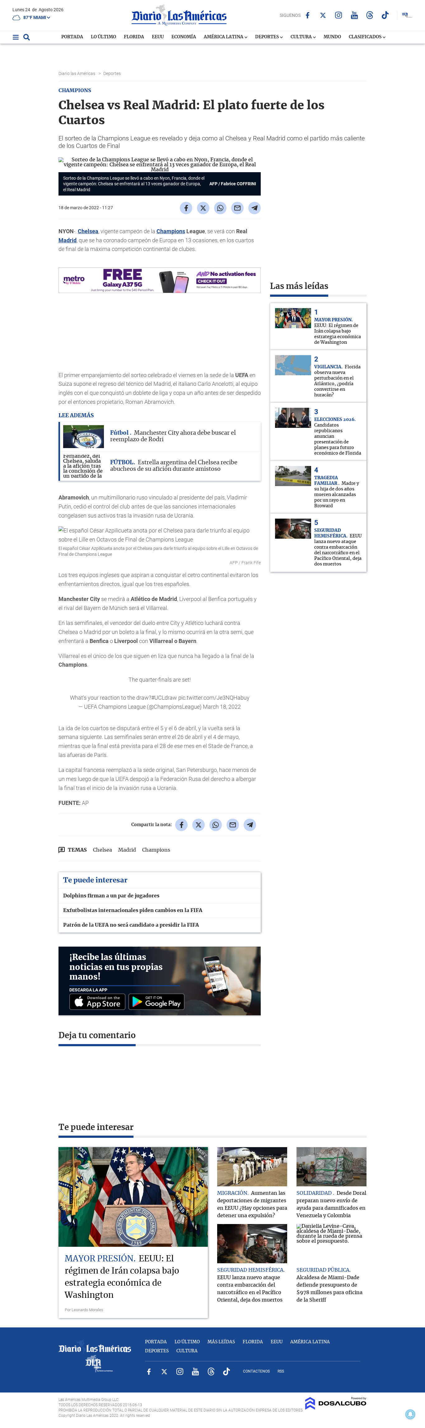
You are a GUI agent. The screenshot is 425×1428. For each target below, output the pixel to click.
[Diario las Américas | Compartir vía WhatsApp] (220, 208)
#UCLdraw (164, 697)
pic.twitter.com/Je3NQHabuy (214, 697)
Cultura (302, 37)
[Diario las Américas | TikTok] (385, 15)
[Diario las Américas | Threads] (370, 15)
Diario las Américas (77, 73)
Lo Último (103, 37)
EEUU (158, 37)
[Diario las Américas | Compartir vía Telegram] (254, 208)
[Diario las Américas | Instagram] (339, 15)
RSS (281, 1371)
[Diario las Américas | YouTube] (354, 15)
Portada (72, 37)
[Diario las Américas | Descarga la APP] (98, 1002)
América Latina (224, 37)
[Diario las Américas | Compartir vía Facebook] (186, 208)
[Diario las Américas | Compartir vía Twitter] (203, 208)
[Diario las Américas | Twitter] (323, 15)
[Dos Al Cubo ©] (336, 1408)
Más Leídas (221, 1342)
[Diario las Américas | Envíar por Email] (237, 208)
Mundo (332, 37)
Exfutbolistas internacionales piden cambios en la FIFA (132, 910)
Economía (183, 37)
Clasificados (365, 37)
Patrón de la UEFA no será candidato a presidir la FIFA (131, 925)
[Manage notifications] (410, 1414)
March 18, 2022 (222, 706)
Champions (170, 231)
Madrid (67, 240)
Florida (134, 37)
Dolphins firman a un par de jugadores (111, 895)
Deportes (267, 37)
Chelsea (88, 231)
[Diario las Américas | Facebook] (307, 15)
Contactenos (256, 1371)
